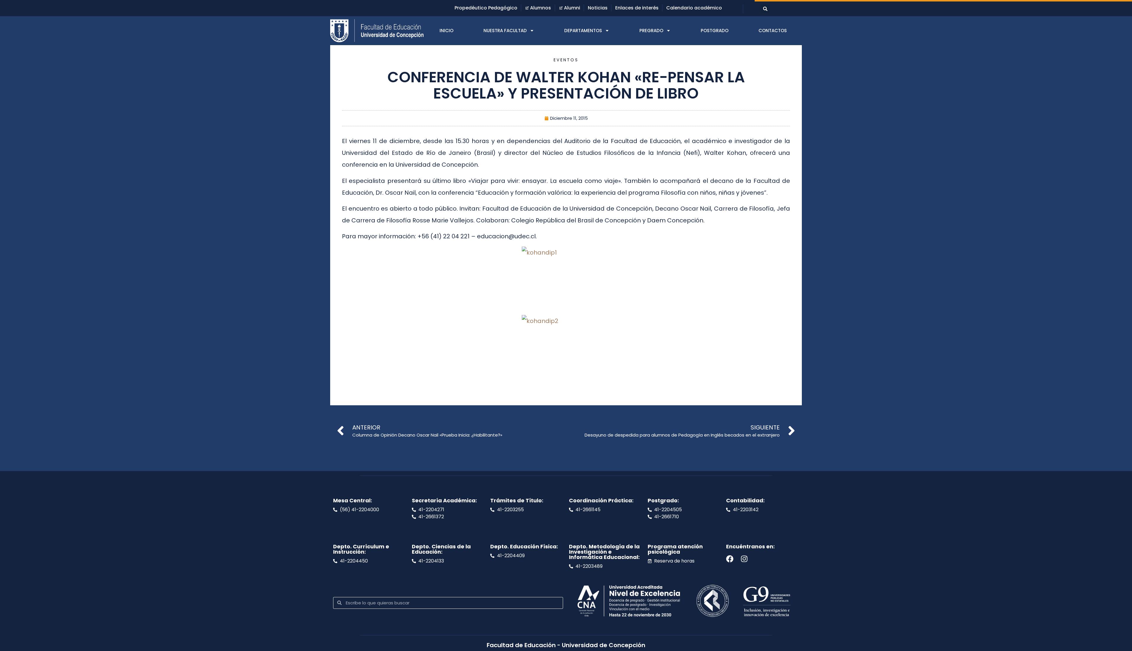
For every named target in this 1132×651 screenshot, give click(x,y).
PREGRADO (651, 30)
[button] (765, 8)
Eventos (566, 60)
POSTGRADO (714, 30)
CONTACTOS (772, 30)
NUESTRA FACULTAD (505, 30)
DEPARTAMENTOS (583, 30)
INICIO (446, 30)
